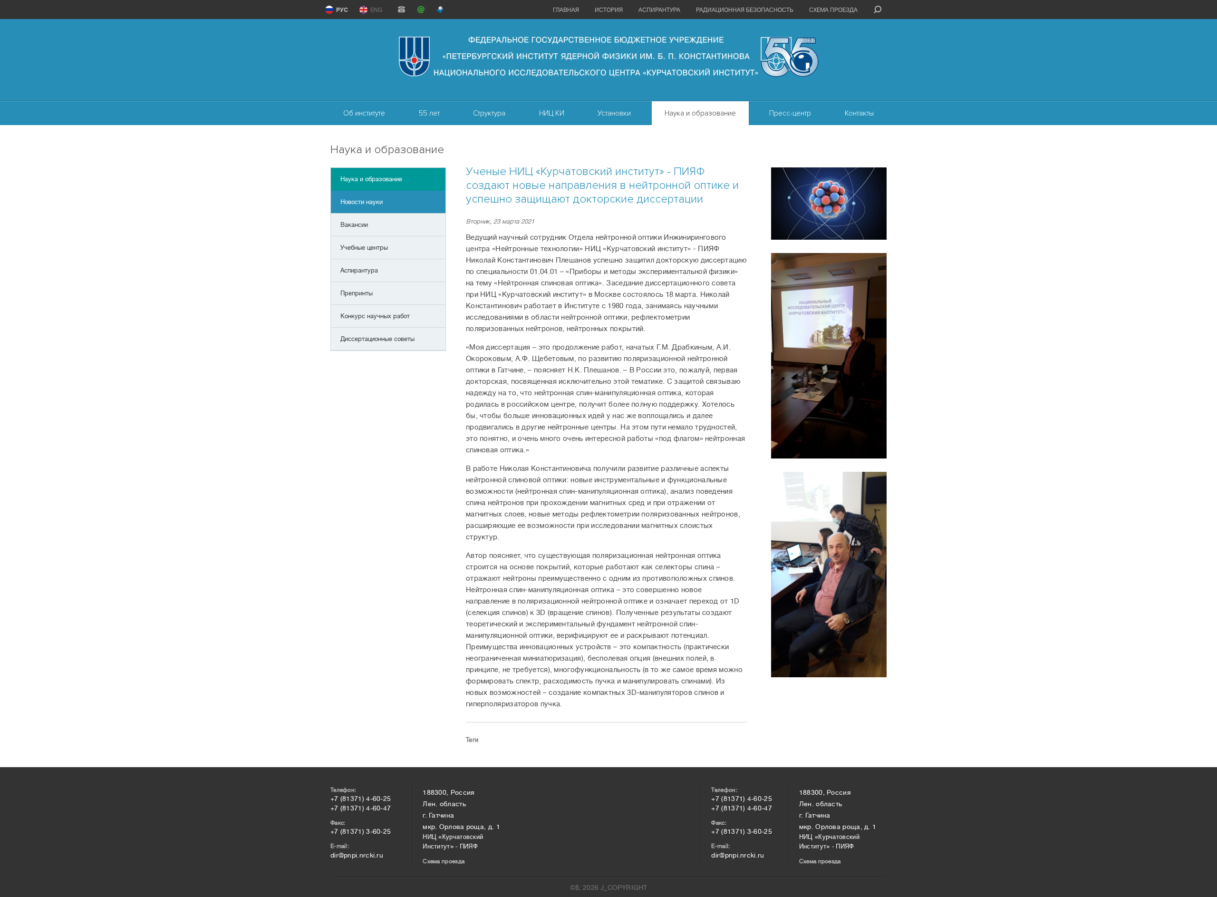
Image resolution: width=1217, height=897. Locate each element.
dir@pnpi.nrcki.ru (356, 855)
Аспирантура (659, 10)
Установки (614, 113)
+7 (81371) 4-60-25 (360, 798)
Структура (489, 113)
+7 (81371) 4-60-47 (360, 808)
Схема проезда (833, 10)
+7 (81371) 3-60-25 (360, 831)
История (609, 10)
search (877, 9)
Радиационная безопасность (744, 10)
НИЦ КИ (551, 113)
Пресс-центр (790, 113)
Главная (566, 10)
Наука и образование (700, 113)
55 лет (429, 113)
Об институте (364, 113)
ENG (376, 10)
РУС (342, 10)
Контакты (859, 113)
